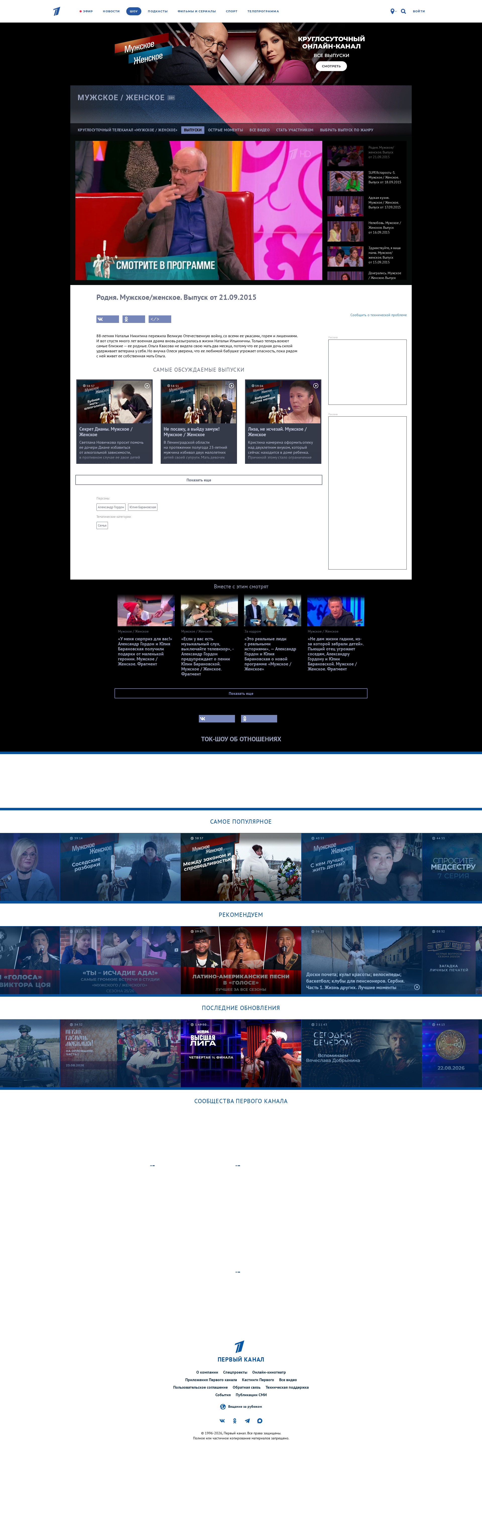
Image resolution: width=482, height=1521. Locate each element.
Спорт (232, 11)
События (223, 1394)
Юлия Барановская (143, 507)
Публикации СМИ (251, 1394)
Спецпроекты (235, 1372)
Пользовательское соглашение (200, 1387)
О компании (207, 1372)
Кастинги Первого (258, 1379)
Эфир (88, 11)
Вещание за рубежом (245, 1406)
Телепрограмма (263, 11)
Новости (111, 11)
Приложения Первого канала (211, 1379)
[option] (364, 153)
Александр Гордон (111, 507)
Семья (102, 525)
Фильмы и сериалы (197, 11)
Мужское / (121, 97)
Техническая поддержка (287, 1387)
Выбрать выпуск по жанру (347, 130)
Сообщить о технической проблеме (378, 315)
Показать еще (199, 479)
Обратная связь (247, 1387)
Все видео (288, 1379)
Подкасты (158, 11)
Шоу (134, 11)
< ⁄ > (155, 319)
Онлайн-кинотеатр (269, 1372)
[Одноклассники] (134, 319)
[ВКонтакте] (107, 319)
